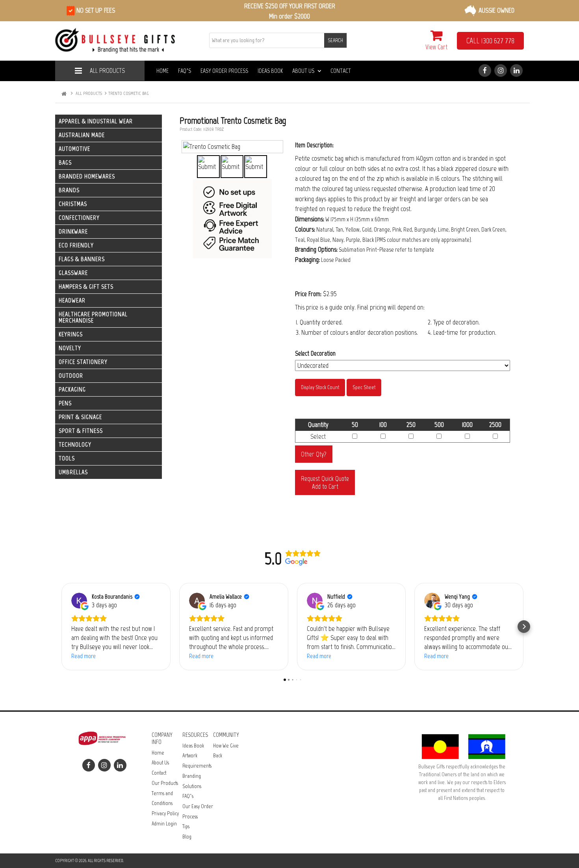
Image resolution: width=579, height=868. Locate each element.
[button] (61, 626)
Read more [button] (83, 656)
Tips (185, 826)
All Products (107, 70)
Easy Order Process (224, 70)
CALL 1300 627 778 (490, 40)
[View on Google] (79, 600)
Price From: (308, 294)
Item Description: (314, 145)
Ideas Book (270, 70)
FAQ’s (184, 70)
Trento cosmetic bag (128, 93)
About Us (303, 70)
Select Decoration (315, 353)
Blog (186, 836)
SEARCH (335, 40)
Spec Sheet (364, 387)
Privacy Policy (165, 813)
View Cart (436, 47)
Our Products (165, 783)
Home (162, 70)
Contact (340, 70)
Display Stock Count (320, 387)
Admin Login (164, 823)
